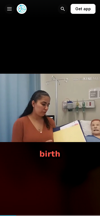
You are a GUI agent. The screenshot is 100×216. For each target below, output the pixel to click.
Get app (83, 8)
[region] (50, 215)
